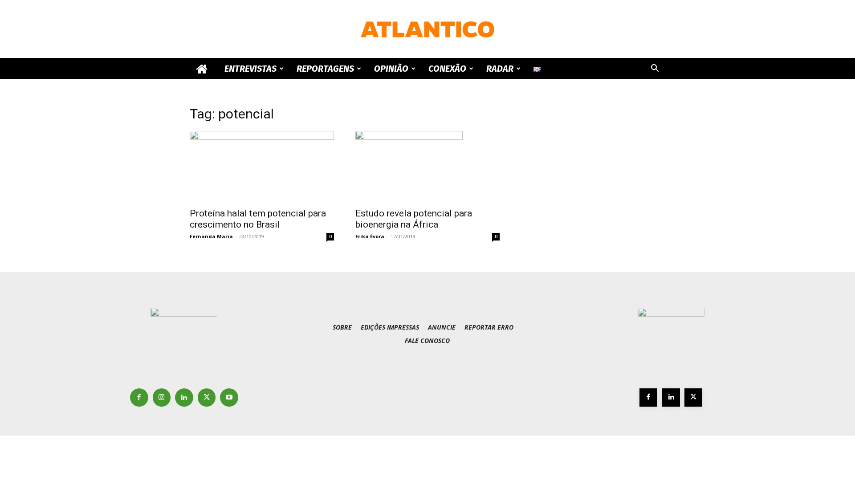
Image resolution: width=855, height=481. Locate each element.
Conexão (447, 68)
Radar (499, 68)
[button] (654, 69)
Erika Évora (369, 236)
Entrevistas (250, 68)
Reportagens (325, 68)
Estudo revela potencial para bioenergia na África (413, 219)
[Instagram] (162, 397)
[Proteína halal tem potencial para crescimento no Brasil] (262, 166)
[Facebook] (139, 397)
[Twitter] (207, 397)
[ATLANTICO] (427, 29)
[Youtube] (229, 397)
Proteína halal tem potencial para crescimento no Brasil (258, 219)
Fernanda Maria (211, 236)
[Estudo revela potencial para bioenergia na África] (427, 166)
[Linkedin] (184, 397)
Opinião (391, 68)
